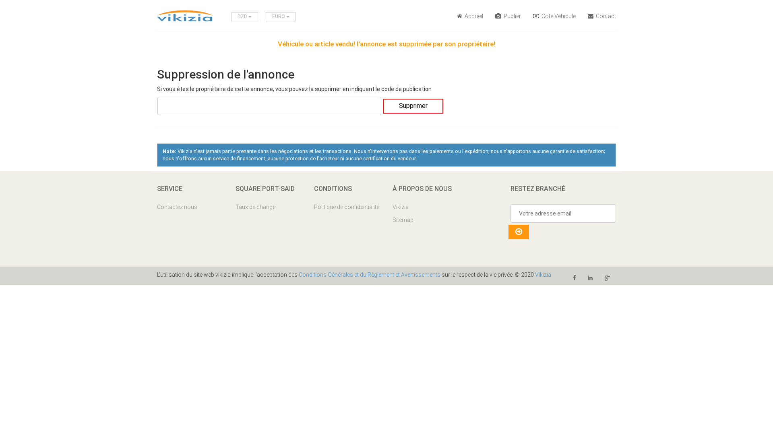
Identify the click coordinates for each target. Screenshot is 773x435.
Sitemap (403, 220)
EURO (279, 16)
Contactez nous (177, 207)
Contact (605, 16)
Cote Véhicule (558, 16)
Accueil (473, 16)
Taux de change (255, 207)
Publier (511, 16)
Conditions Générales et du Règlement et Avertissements (369, 274)
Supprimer (413, 106)
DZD (243, 16)
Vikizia (401, 207)
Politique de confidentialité (346, 207)
